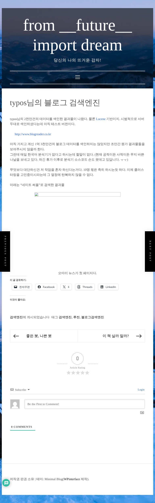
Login (141, 389)
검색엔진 (16, 317)
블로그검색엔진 (92, 317)
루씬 (76, 317)
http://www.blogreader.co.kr (33, 134)
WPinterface (72, 479)
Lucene (101, 119)
